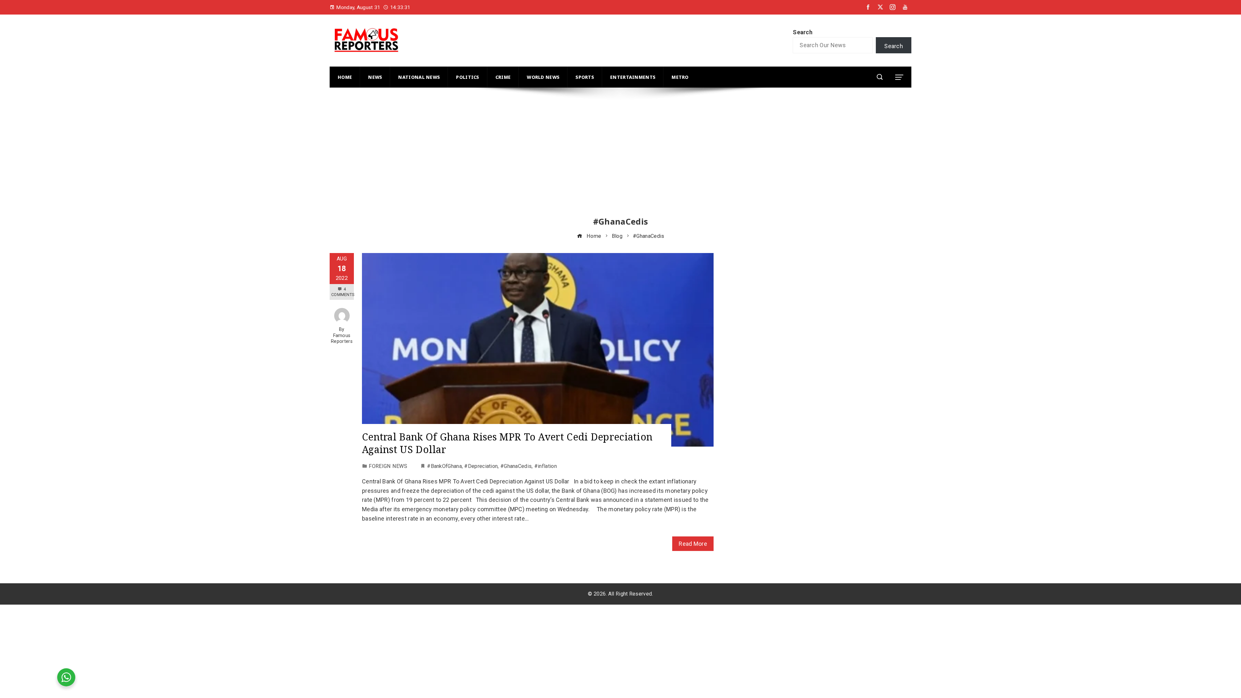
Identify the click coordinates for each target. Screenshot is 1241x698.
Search (802, 32)
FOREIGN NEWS (388, 466)
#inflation (545, 466)
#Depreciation (481, 466)
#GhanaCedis (516, 466)
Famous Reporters (342, 338)
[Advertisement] (523, 158)
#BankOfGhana (444, 466)
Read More (693, 543)
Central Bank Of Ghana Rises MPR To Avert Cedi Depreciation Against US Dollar (507, 443)
